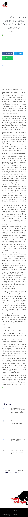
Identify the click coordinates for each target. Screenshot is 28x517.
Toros (21, 510)
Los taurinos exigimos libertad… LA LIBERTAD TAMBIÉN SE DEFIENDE (18, 422)
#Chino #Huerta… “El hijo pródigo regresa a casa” (18, 440)
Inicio (6, 510)
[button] (25, 5)
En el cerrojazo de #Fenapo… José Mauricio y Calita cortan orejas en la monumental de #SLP (18, 410)
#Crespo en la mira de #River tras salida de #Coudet (17, 452)
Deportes (14, 510)
